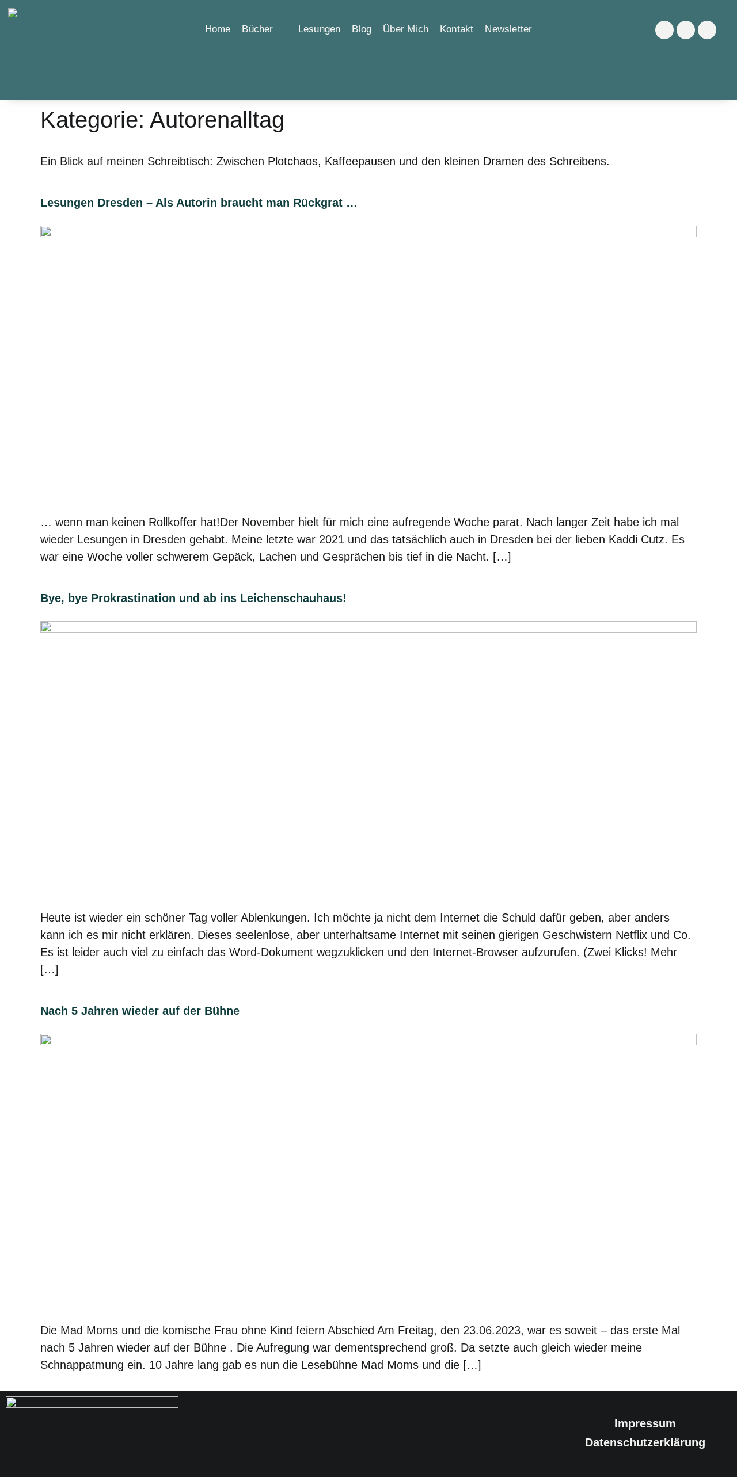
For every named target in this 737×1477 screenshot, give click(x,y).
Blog (361, 29)
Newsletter (508, 29)
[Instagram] (664, 30)
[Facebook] (686, 30)
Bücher (257, 29)
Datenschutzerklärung (645, 1442)
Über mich (405, 29)
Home (218, 29)
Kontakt (456, 29)
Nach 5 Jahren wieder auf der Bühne (140, 1010)
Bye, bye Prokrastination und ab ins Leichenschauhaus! (193, 598)
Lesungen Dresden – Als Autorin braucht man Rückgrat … (199, 202)
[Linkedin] (707, 30)
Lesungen (319, 29)
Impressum (645, 1423)
